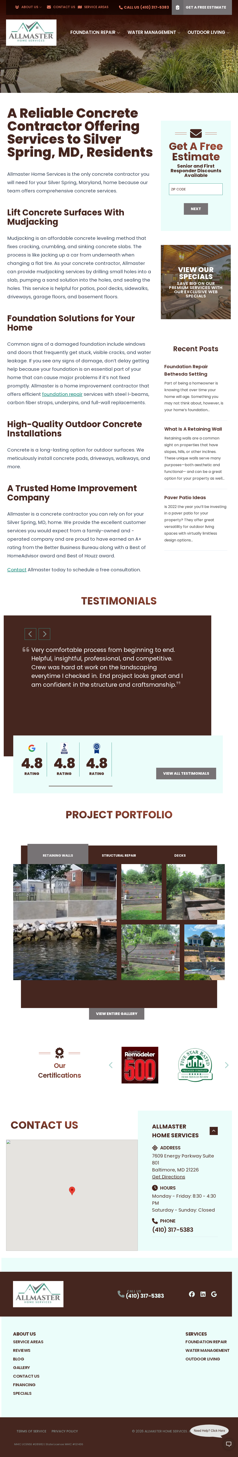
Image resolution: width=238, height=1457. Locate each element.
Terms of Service (31, 1431)
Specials (22, 1393)
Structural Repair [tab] (119, 855)
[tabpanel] (119, 922)
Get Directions (168, 1177)
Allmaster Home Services (175, 1130)
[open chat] (228, 1447)
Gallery (21, 1367)
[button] (80, 786)
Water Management (152, 32)
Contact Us (64, 7)
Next (196, 208)
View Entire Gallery (116, 1013)
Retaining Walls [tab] (58, 855)
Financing (24, 1385)
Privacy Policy (65, 1431)
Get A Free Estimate (206, 7)
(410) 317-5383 (172, 1230)
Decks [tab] (180, 855)
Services (196, 1334)
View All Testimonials (186, 773)
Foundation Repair (93, 32)
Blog (18, 1359)
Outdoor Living (206, 32)
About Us (29, 7)
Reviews (21, 1350)
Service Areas (96, 7)
